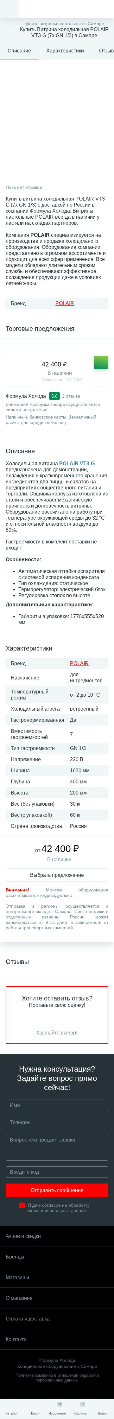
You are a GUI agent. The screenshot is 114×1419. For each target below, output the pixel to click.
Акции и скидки (23, 1236)
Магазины (17, 1277)
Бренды (15, 1256)
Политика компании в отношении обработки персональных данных (57, 1377)
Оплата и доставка (28, 1318)
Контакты (17, 1339)
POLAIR (64, 303)
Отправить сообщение (57, 1190)
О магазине (19, 1298)
